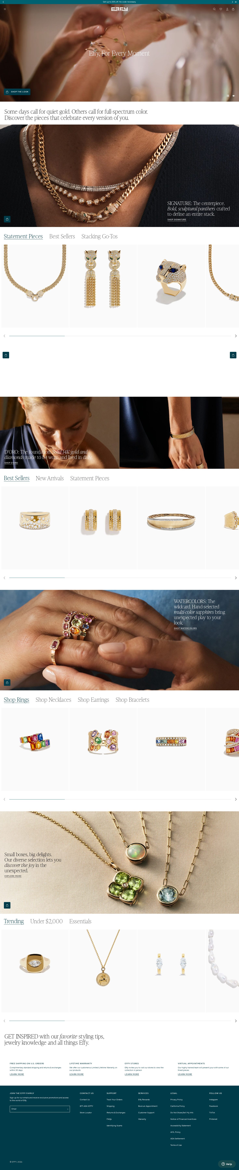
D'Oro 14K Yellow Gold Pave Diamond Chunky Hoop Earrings (100, 567)
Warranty (142, 1119)
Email (14, 1109)
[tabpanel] (120, 291)
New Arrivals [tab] (50, 478)
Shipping (110, 1106)
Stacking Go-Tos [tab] (100, 236)
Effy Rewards (144, 1099)
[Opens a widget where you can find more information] (227, 1164)
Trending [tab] (14, 921)
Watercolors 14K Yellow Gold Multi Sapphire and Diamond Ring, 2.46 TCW (103, 789)
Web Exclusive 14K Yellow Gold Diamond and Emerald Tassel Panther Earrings (101, 325)
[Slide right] (236, 336)
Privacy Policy (176, 1099)
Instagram (213, 1099)
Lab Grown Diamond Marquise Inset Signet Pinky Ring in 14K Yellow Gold (34, 1010)
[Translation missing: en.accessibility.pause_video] (228, 96)
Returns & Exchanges (116, 1112)
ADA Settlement (177, 1138)
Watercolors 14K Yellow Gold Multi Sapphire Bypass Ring (34, 787)
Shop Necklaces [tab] (53, 699)
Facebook (213, 1106)
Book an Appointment (147, 1106)
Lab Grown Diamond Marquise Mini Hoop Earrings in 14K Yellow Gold (171, 1010)
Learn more (17, 1074)
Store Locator (86, 1112)
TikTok (212, 1112)
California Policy (177, 1106)
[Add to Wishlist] (64, 254)
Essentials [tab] (80, 921)
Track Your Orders (114, 1099)
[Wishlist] (220, 9)
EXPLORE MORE (13, 876)
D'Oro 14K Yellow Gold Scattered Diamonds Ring (30, 565)
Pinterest (213, 1119)
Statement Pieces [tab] (23, 236)
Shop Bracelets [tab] (132, 699)
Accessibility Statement (180, 1125)
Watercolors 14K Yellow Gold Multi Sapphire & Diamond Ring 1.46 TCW (170, 789)
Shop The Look (19, 92)
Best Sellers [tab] (62, 236)
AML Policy (175, 1132)
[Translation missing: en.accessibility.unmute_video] (234, 96)
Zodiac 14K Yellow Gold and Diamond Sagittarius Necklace (98, 1010)
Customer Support (146, 1112)
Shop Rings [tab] (16, 699)
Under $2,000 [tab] (46, 921)
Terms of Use (176, 1145)
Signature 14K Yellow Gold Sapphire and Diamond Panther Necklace (35, 325)
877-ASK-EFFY (86, 1106)
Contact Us (85, 1099)
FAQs (109, 1119)
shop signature (176, 219)
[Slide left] (4, 336)
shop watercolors (185, 628)
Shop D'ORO (11, 463)
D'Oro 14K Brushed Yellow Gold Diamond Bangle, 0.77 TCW (169, 567)
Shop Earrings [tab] (93, 699)
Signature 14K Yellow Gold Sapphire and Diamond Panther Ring (171, 325)
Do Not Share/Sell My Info (181, 1112)
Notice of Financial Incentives (183, 1119)
